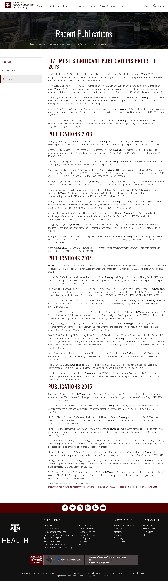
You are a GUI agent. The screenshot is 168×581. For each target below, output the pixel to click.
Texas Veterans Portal (75, 576)
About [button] (39, 6)
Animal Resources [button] (108, 6)
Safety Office (85, 525)
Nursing (117, 535)
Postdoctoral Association (56, 531)
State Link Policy (118, 573)
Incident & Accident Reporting (58, 547)
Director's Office (51, 528)
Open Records (78, 573)
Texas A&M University (28, 573)
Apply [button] (122, 6)
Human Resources (87, 535)
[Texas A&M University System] (36, 560)
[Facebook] (65, 507)
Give (146, 6)
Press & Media (149, 528)
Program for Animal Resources (58, 535)
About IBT (48, 525)
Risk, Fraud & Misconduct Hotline (98, 573)
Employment (61, 576)
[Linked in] (88, 507)
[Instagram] (80, 507)
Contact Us (147, 525)
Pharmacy (118, 538)
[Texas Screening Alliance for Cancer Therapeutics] (50, 560)
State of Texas (66, 573)
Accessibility (107, 576)
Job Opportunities (87, 538)
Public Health (120, 541)
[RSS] (95, 507)
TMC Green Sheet (52, 541)
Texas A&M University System (48, 573)
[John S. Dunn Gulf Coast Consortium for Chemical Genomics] (111, 560)
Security (82, 544)
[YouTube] (103, 507)
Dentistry (118, 528)
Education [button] (80, 6)
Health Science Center (124, 525)
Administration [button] (52, 6)
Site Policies (96, 576)
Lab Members (8, 70)
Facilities (83, 541)
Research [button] (67, 6)
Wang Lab (7, 61)
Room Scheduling (87, 531)
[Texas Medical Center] (70, 560)
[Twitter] (72, 507)
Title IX (145, 535)
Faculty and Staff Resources (57, 544)
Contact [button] (92, 6)
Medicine (118, 531)
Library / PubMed (87, 528)
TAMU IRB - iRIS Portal (54, 538)
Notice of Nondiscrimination (137, 573)
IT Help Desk (148, 531)
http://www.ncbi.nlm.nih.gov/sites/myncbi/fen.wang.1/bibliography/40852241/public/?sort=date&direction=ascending (101, 486)
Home (32, 44)
